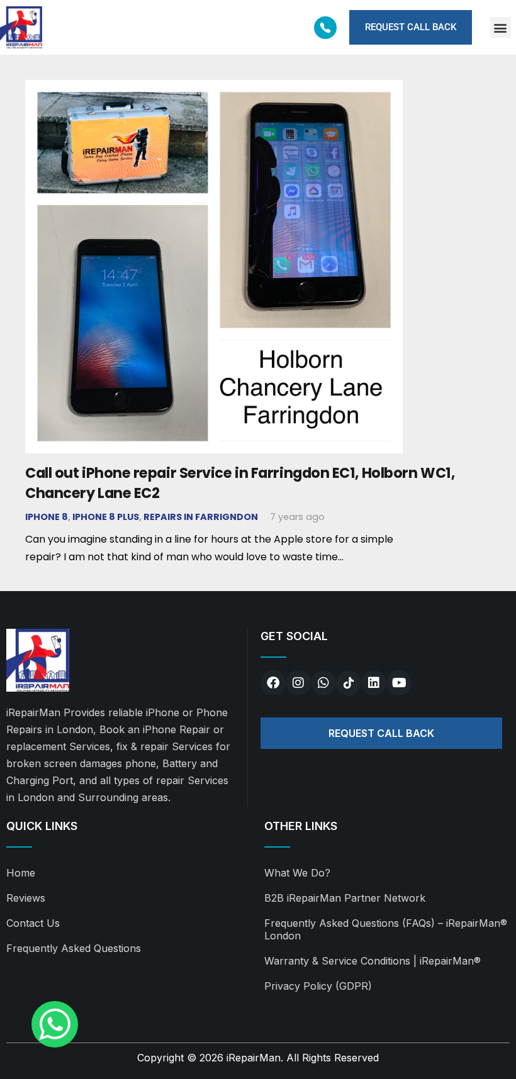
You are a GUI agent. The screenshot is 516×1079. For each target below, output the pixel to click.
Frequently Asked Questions (73, 948)
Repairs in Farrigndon (200, 517)
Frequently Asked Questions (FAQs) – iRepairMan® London (385, 929)
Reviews (25, 898)
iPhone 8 (46, 517)
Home (20, 872)
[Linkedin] (373, 682)
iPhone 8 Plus (105, 517)
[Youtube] (399, 682)
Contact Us (33, 923)
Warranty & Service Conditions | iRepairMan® (372, 960)
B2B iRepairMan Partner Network (344, 898)
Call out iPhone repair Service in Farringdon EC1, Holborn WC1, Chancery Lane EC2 (239, 482)
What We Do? (297, 872)
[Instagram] (298, 682)
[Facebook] (273, 682)
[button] (500, 27)
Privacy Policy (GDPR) (318, 986)
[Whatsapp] (323, 682)
